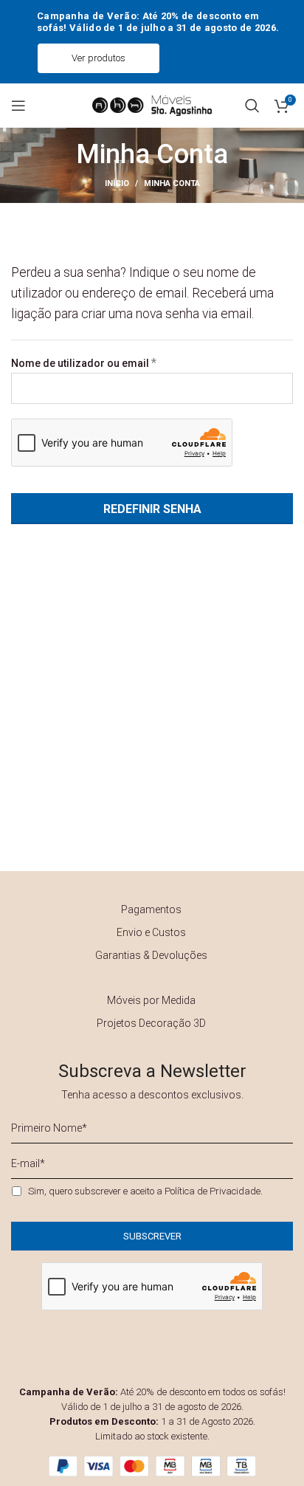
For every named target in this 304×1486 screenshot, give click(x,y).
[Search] (252, 105)
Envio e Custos (151, 932)
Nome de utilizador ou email (112, 363)
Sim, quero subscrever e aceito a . (145, 1191)
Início (117, 183)
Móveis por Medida (151, 1000)
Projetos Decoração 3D (151, 1023)
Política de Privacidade (212, 1191)
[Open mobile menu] (18, 105)
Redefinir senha (152, 509)
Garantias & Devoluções (151, 955)
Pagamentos (151, 909)
